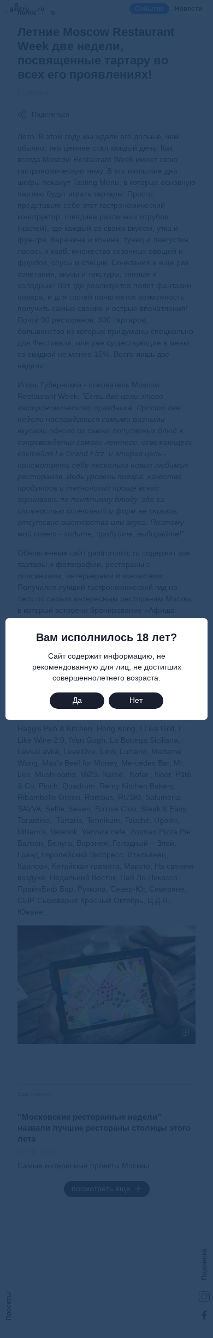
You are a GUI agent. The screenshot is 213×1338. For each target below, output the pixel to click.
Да (77, 700)
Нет (136, 700)
